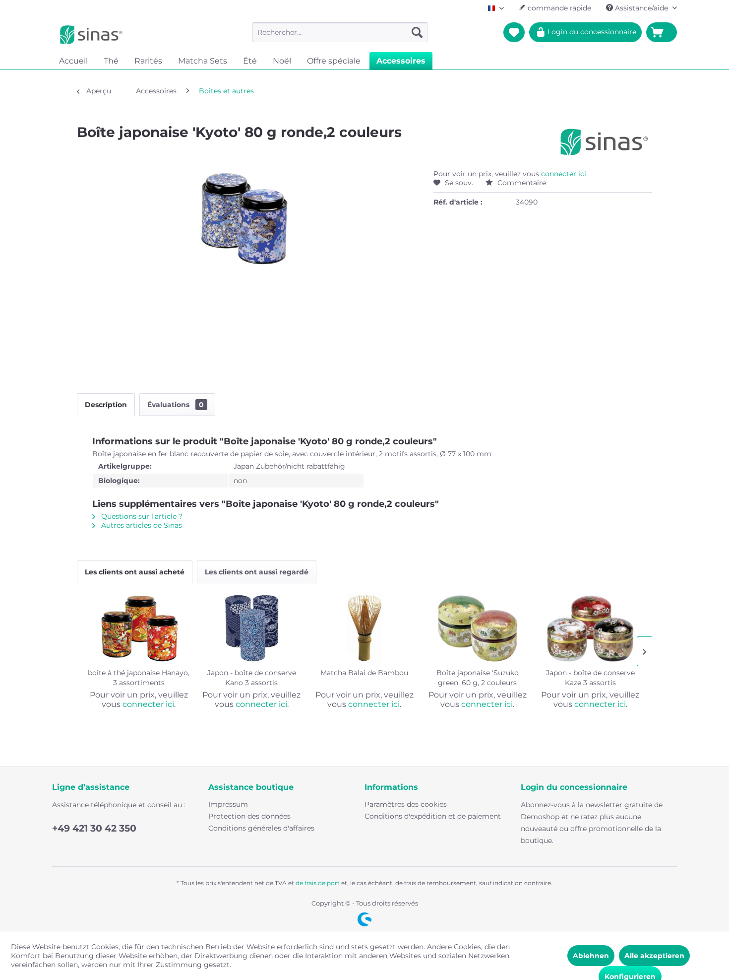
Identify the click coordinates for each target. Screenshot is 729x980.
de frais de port (318, 883)
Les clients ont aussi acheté (134, 571)
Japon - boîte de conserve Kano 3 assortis (251, 677)
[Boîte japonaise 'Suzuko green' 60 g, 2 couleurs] (477, 628)
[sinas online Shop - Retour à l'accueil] (91, 34)
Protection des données (249, 816)
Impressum (228, 804)
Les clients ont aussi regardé (256, 571)
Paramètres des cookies (405, 804)
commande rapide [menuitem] (558, 7)
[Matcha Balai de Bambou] (364, 628)
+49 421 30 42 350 (94, 828)
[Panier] (661, 32)
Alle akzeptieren (654, 955)
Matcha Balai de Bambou (364, 672)
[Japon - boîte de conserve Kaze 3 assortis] (590, 628)
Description (106, 404)
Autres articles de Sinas (140, 525)
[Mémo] (514, 32)
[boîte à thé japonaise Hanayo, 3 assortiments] (138, 628)
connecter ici (563, 173)
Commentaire (520, 182)
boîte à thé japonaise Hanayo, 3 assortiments (138, 677)
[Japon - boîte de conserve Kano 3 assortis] (252, 628)
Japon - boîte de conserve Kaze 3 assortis (590, 677)
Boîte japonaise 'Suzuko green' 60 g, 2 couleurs (477, 677)
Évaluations (175, 404)
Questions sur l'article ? (140, 516)
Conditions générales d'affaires (261, 828)
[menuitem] (339, 32)
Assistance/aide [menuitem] (641, 7)
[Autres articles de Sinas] (604, 142)
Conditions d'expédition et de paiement (432, 816)
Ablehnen (591, 955)
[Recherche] (417, 32)
